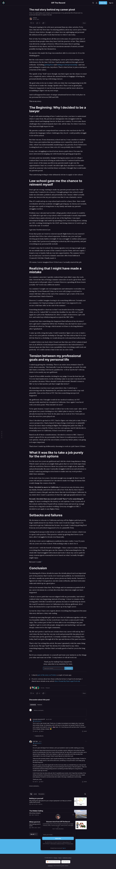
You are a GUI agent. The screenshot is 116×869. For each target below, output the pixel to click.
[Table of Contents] (2, 434)
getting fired (49, 65)
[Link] (27, 109)
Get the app (66, 861)
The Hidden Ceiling (36, 811)
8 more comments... (34, 786)
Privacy (55, 858)
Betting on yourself (36, 798)
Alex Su (35, 17)
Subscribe (103, 3)
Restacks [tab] (39, 704)
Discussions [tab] (41, 794)
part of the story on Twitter (47, 675)
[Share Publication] (96, 2)
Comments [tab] (33, 704)
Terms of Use (66, 842)
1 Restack (47, 688)
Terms (60, 858)
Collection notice (66, 858)
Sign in (111, 3)
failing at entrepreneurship (67, 65)
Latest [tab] (35, 794)
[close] (73, 814)
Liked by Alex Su (38, 721)
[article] (58, 802)
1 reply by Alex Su (39, 736)
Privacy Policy (70, 843)
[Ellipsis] (86, 719)
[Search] (93, 2)
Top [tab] (31, 794)
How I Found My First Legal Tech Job (67, 681)
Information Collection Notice (57, 843)
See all (32, 834)
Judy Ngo (35, 741)
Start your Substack (53, 861)
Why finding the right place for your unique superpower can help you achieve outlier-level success (50, 801)
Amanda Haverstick (38, 719)
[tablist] (36, 704)
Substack (50, 865)
